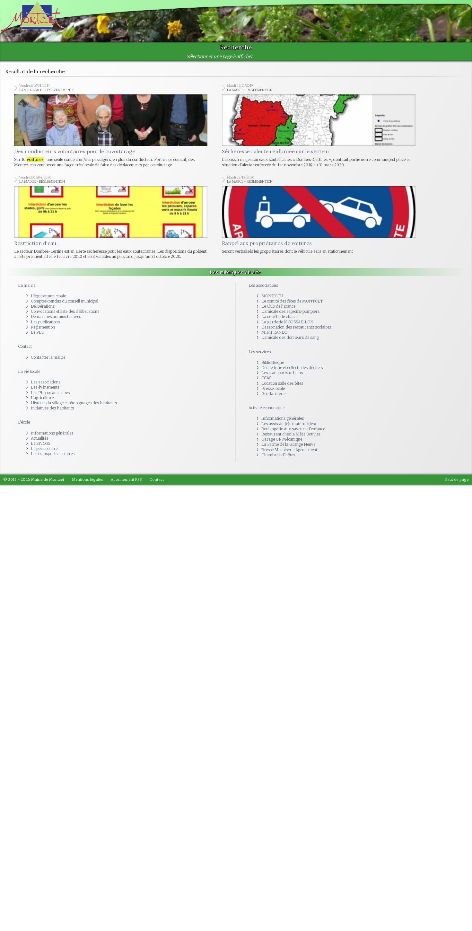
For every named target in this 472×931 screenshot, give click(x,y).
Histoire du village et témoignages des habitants (74, 351)
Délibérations (43, 254)
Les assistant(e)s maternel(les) (288, 372)
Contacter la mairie (48, 305)
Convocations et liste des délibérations (65, 260)
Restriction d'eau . (36, 192)
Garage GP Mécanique (281, 387)
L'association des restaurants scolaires (296, 275)
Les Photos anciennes (50, 341)
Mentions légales (87, 428)
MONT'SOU (272, 244)
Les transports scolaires (52, 402)
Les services (260, 300)
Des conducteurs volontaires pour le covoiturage (74, 125)
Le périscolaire (44, 397)
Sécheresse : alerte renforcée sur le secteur (276, 125)
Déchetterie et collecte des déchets (292, 316)
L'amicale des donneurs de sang (290, 286)
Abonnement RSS (126, 428)
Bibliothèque (272, 311)
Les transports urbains (282, 321)
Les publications (45, 270)
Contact (25, 295)
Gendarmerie (273, 342)
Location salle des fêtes (282, 331)
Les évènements (45, 335)
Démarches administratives (56, 265)
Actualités (39, 386)
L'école (24, 370)
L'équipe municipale (48, 244)
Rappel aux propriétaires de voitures (267, 192)
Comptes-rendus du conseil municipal (64, 249)
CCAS (266, 326)
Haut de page (457, 428)
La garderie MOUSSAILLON (287, 270)
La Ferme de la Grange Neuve (288, 393)
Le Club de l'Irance (278, 254)
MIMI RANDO (274, 280)
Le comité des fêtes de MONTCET (292, 249)
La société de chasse (279, 265)
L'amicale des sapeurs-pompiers (290, 260)
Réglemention (43, 275)
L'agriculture (42, 346)
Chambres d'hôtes (278, 403)
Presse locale (273, 337)
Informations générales (52, 381)
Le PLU (37, 280)
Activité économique (266, 356)
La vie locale (29, 320)
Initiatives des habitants (52, 356)
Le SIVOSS (40, 392)
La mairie (26, 234)
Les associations (45, 330)
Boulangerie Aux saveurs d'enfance (293, 377)
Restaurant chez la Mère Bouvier (290, 382)
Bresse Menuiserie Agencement (289, 398)
